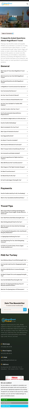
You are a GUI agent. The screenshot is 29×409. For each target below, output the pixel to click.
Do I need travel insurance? (8, 171)
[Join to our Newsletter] (25, 309)
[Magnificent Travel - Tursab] (14, 380)
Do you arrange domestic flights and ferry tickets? (12, 158)
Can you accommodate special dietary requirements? (11, 113)
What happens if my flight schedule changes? (13, 167)
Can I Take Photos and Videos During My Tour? (13, 217)
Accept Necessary (6, 403)
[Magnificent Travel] (6, 4)
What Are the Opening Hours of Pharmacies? (12, 289)
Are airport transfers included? (9, 140)
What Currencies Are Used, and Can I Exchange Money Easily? (13, 226)
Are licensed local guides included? (10, 153)
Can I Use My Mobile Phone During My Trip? (11, 280)
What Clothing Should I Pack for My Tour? (11, 222)
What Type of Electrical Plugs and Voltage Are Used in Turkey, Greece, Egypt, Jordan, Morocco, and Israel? (13, 212)
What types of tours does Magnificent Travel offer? (12, 71)
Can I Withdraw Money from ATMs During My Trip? (13, 260)
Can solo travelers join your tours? (10, 109)
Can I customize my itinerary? (8, 91)
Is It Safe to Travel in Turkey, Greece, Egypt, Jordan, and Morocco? (12, 246)
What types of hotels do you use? (10, 131)
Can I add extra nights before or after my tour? (13, 118)
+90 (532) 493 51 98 (6, 347)
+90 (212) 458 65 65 (6, 353)
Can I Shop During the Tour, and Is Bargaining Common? (12, 241)
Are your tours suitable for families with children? (11, 104)
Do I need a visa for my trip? (8, 175)
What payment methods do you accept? (11, 144)
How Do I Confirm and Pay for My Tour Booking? (13, 193)
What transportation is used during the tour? (13, 149)
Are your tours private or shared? (10, 95)
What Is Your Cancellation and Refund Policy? (12, 197)
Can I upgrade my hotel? (7, 136)
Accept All (4, 400)
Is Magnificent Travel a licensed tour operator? (13, 86)
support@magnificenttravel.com (9, 360)
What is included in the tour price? (10, 127)
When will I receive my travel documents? (11, 162)
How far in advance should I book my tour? (12, 99)
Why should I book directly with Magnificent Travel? (12, 82)
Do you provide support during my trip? (11, 180)
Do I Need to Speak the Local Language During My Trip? (13, 275)
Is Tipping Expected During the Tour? (10, 236)
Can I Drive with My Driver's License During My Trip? (12, 270)
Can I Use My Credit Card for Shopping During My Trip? (13, 265)
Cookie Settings (6, 406)
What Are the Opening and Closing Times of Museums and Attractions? (12, 284)
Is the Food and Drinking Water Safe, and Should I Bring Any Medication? (13, 231)
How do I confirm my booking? (8, 123)
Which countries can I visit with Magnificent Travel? (12, 76)
